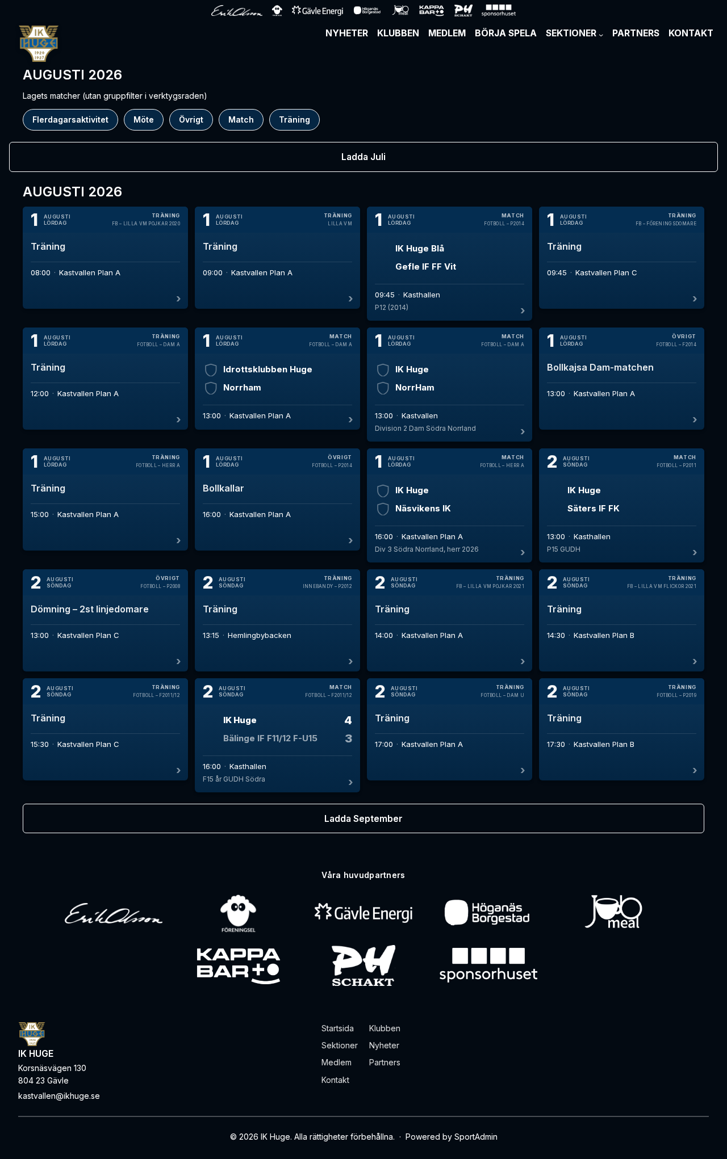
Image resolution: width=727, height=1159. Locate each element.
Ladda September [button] (363, 818)
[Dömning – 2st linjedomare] (105, 620)
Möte (143, 119)
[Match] (449, 264)
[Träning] (105, 258)
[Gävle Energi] (363, 913)
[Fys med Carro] (277, 620)
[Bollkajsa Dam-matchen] (621, 378)
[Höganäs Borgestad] (488, 913)
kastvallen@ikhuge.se (59, 1096)
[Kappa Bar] (239, 965)
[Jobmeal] (613, 913)
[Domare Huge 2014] (621, 258)
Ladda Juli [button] (363, 157)
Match (241, 119)
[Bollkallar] (277, 499)
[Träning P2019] (621, 729)
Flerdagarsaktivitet (70, 119)
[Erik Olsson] (113, 913)
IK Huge (35, 1053)
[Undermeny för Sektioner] (601, 34)
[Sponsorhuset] (488, 965)
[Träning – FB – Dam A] (105, 378)
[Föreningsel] (238, 913)
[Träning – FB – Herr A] (105, 499)
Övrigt (191, 119)
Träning (294, 119)
